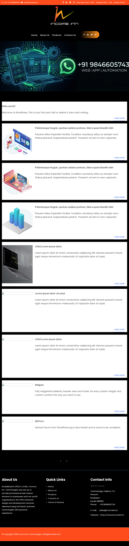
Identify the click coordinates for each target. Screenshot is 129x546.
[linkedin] (66, 2)
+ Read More (119, 118)
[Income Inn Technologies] (64, 26)
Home (34, 35)
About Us (44, 35)
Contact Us (70, 35)
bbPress (39, 421)
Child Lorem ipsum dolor (48, 246)
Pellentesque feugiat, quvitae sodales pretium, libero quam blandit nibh (74, 128)
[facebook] (63, 2)
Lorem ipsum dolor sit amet (50, 293)
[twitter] (70, 2)
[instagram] (74, 2)
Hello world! (8, 106)
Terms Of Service (56, 502)
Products (56, 35)
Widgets (39, 385)
